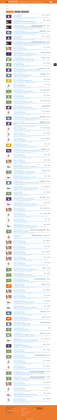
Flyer (31, 1)
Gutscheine (34, 1)
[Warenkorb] (47, 2)
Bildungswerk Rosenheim (30, 419)
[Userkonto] (49, 2)
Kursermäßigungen (24, 413)
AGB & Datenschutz (24, 408)
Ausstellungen (39, 1)
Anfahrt (22, 410)
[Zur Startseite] (12, 1)
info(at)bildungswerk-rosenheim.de (12, 410)
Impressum (23, 415)
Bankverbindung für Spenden (26, 412)
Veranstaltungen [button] (22, 1)
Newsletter (28, 1)
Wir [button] (42, 1)
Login (22, 407)
